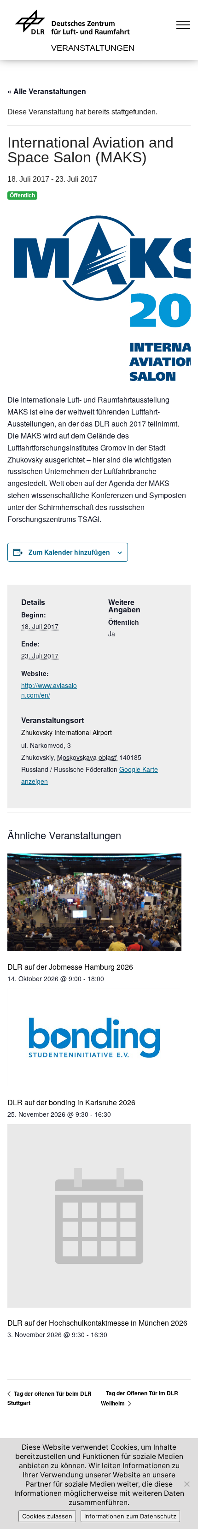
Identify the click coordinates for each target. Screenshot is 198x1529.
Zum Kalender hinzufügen (69, 552)
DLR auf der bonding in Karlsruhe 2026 (71, 1102)
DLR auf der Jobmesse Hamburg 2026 (70, 966)
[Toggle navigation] (183, 24)
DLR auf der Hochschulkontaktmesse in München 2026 (97, 1322)
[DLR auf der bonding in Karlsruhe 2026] (94, 1038)
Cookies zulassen (47, 1516)
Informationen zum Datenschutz (130, 1516)
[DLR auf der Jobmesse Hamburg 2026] (94, 903)
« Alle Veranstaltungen (46, 91)
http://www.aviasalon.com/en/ (49, 690)
